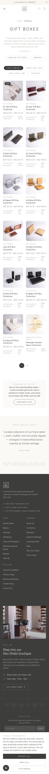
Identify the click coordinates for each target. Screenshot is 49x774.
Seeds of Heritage (34, 537)
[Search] (39, 8)
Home (19, 21)
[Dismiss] (46, 2)
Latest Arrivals (13, 68)
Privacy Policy (9, 574)
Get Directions (14, 687)
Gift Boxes (7, 537)
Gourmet (6, 532)
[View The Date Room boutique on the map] (24, 622)
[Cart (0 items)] (44, 8)
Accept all (24, 756)
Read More (24, 450)
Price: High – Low (16, 73)
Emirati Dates (8, 523)
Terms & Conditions (11, 570)
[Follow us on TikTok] (20, 704)
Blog (28, 546)
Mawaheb (37, 57)
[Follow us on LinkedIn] (35, 704)
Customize (24, 769)
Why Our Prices (33, 551)
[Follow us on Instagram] (13, 704)
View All (6, 558)
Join (41, 728)
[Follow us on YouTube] (28, 704)
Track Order (31, 555)
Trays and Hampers (11, 541)
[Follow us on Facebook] (6, 704)
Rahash (6, 554)
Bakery (6, 528)
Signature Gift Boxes (17, 57)
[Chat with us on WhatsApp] (6, 768)
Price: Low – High (34, 68)
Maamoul (30, 532)
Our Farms (31, 528)
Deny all (24, 762)
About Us (30, 523)
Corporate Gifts (24, 402)
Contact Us (7, 588)
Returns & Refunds (10, 579)
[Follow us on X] (42, 704)
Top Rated (35, 73)
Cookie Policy (8, 584)
